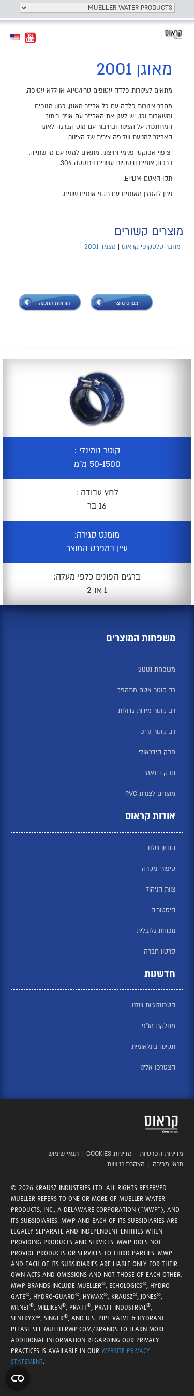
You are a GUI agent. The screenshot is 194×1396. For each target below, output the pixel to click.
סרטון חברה (159, 951)
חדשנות (159, 974)
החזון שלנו (161, 848)
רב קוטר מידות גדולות (146, 711)
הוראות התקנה (54, 303)
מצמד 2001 (100, 247)
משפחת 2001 (156, 669)
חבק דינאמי (159, 773)
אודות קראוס (150, 816)
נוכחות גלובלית (156, 931)
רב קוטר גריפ (157, 731)
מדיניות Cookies (109, 1154)
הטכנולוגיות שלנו (153, 1005)
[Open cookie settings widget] (17, 1378)
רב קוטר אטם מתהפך (146, 690)
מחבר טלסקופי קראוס (151, 247)
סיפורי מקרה (158, 869)
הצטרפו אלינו (157, 1067)
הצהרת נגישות (126, 1164)
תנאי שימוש (63, 1154)
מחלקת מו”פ (158, 1026)
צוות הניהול (160, 889)
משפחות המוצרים (140, 638)
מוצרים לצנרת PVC (150, 794)
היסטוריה (163, 910)
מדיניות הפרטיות (161, 1154)
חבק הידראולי (157, 752)
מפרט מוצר (126, 303)
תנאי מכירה (168, 1164)
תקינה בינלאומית (153, 1047)
